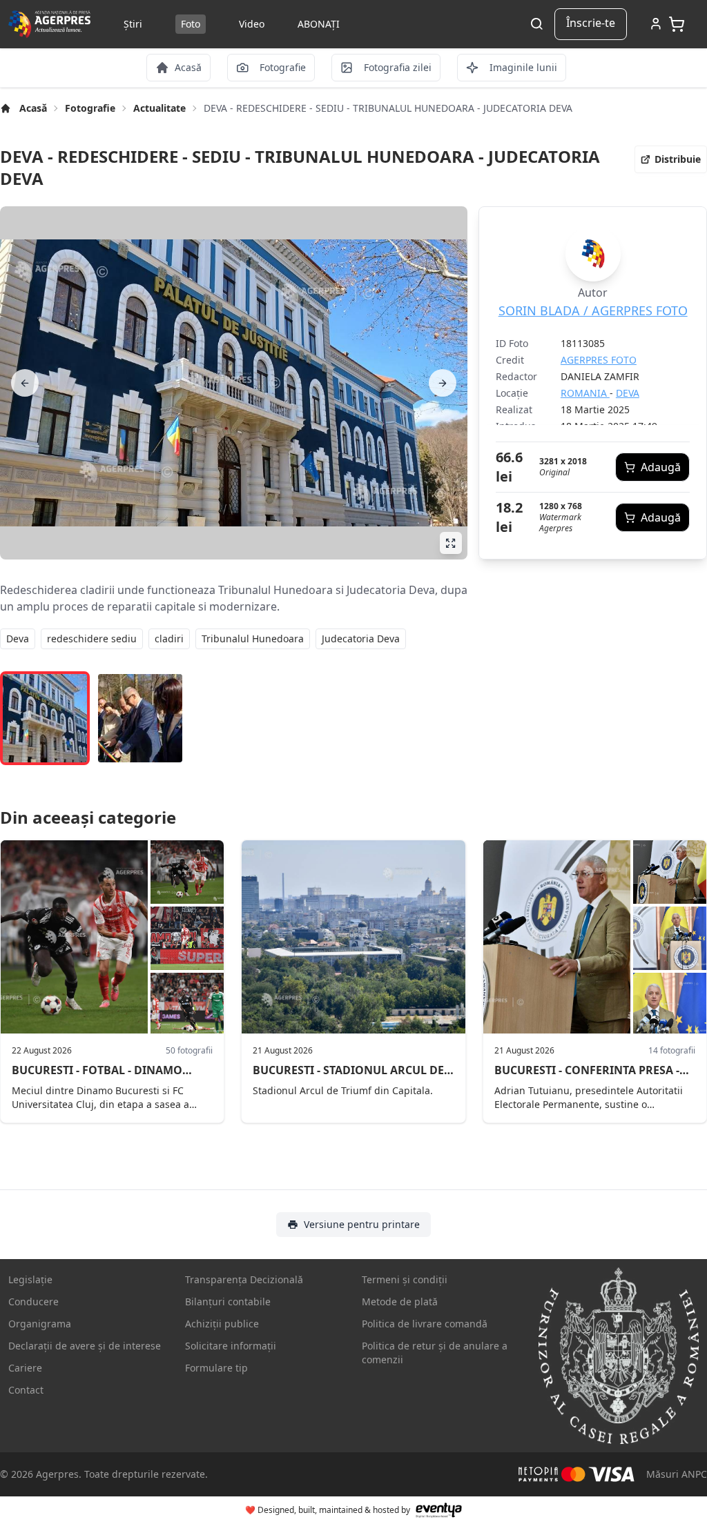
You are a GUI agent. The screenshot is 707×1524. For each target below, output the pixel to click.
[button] (671, 159)
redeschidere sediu (92, 638)
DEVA (627, 392)
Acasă (33, 108)
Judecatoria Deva (361, 638)
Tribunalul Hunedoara (253, 638)
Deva (17, 638)
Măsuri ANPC (676, 1474)
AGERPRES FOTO (599, 359)
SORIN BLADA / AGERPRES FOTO (593, 310)
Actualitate (159, 108)
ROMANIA (585, 392)
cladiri (169, 638)
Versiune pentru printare (362, 1224)
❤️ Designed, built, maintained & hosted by (327, 1510)
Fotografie (90, 108)
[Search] (536, 24)
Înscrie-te (590, 22)
